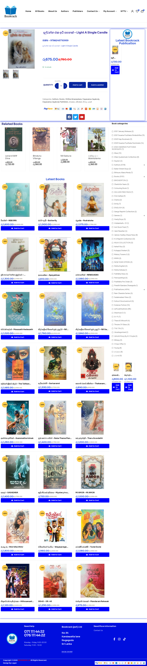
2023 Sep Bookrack (122, 139)
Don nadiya (118, 196)
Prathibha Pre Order (122, 282)
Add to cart (77, 85)
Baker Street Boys (121, 169)
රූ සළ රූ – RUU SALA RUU (12, 547)
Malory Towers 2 (120, 254)
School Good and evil (122, 301)
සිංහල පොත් (87, 102)
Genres (117, 215)
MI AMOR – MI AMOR (85, 492)
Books (62, 99)
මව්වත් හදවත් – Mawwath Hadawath (17, 329)
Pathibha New (119, 274)
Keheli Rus (118, 247)
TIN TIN (117, 328)
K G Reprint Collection (123, 239)
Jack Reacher (119, 231)
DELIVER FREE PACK (122, 192)
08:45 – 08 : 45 (45, 601)
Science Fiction (120, 305)
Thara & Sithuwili (120, 321)
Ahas (116, 153)
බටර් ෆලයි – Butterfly (47, 220)
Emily (116, 204)
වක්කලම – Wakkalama (94, 157)
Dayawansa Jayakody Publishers (55, 102)
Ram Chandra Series (122, 293)
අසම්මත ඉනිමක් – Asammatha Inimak (17, 438)
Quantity (58, 81)
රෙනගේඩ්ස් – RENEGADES (87, 275)
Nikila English (119, 266)
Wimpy (117, 340)
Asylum (117, 161)
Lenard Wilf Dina (11, 157)
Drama (116, 200)
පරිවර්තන (79, 102)
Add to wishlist (97, 85)
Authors (55, 99)
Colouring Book (120, 188)
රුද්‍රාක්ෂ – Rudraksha (84, 220)
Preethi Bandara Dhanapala (125, 285)
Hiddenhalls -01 (120, 223)
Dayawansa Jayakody (90, 99)
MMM (116, 258)
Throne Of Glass (120, 325)
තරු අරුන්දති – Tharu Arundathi (89, 438)
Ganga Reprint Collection (124, 212)
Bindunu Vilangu (37, 157)
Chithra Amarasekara (73, 99)
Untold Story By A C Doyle (124, 336)
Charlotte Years (120, 184)
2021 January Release (122, 131)
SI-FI (116, 317)
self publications (120, 309)
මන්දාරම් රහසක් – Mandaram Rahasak (92, 601)
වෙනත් (116, 356)
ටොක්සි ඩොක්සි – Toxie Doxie (88, 547)
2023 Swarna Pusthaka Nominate (127, 143)
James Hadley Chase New (124, 235)
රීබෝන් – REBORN (9, 220)
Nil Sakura (66, 156)
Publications (119, 289)
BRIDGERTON (120, 180)
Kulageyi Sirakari (120, 250)
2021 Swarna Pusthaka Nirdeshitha (127, 135)
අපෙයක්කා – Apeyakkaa (49, 275)
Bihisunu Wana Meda (122, 173)
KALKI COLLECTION (122, 243)
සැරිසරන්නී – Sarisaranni (49, 383)
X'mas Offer (119, 344)
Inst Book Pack (120, 227)
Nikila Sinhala (119, 270)
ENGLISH (118, 208)
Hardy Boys (118, 219)
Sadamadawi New (121, 297)
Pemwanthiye (119, 278)
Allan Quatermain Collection (125, 157)
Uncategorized (120, 332)
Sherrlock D (118, 313)
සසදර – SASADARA (9, 492)
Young (116, 348)
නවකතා (72, 102)
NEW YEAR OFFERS (122, 262)
